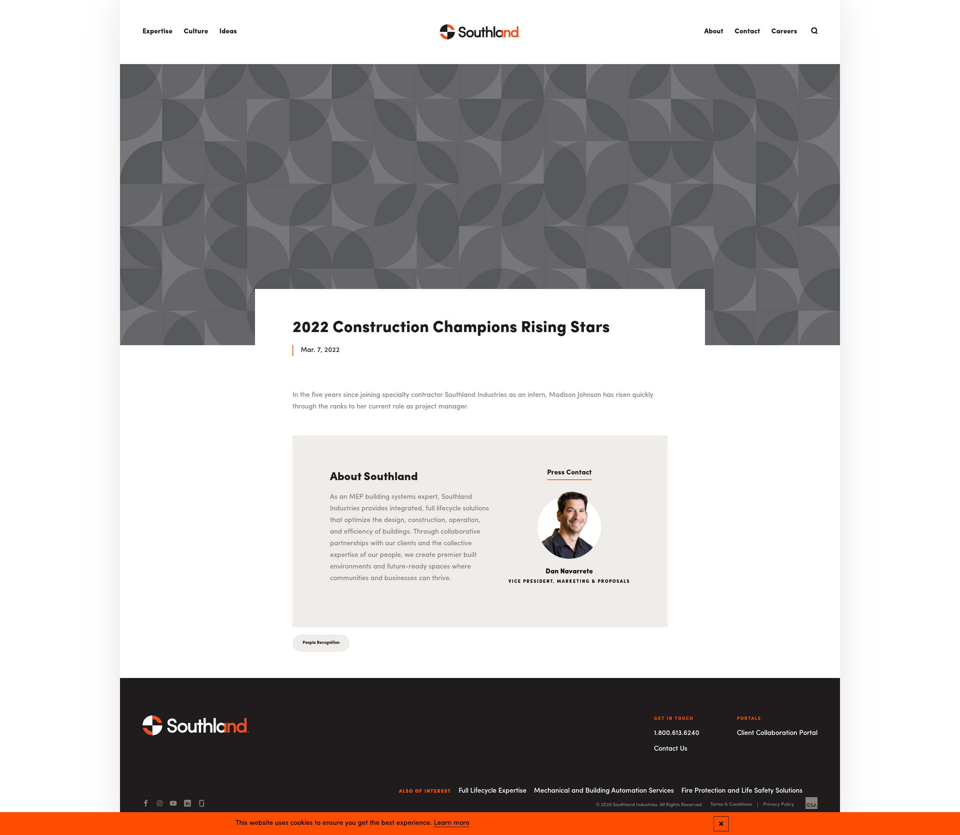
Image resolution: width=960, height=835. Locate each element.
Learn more (452, 823)
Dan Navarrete (569, 572)
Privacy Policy (778, 804)
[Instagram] (159, 804)
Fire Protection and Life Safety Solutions (741, 791)
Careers (784, 31)
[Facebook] (145, 804)
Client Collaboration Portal (777, 733)
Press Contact (569, 473)
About (713, 31)
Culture (196, 31)
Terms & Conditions (731, 804)
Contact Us (670, 749)
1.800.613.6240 (676, 733)
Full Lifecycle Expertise (492, 791)
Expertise (157, 31)
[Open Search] (813, 30)
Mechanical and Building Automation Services (604, 791)
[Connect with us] (201, 804)
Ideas (228, 31)
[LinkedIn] (187, 804)
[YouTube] (173, 804)
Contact (747, 31)
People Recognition (321, 643)
